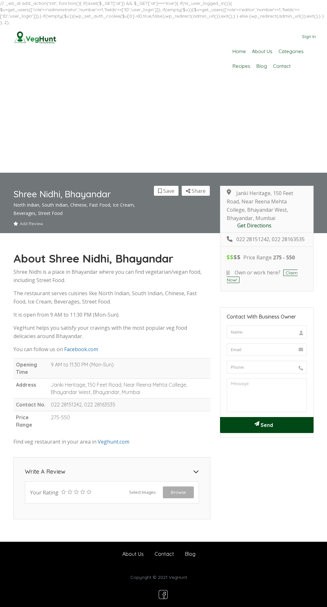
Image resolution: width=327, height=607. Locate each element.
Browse (178, 492)
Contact (282, 66)
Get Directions (254, 225)
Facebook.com (81, 349)
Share (198, 190)
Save (168, 190)
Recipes (241, 66)
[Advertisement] (163, 124)
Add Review (31, 223)
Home (239, 51)
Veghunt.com (113, 441)
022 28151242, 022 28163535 (270, 239)
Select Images (142, 492)
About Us (262, 51)
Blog (261, 66)
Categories (291, 51)
